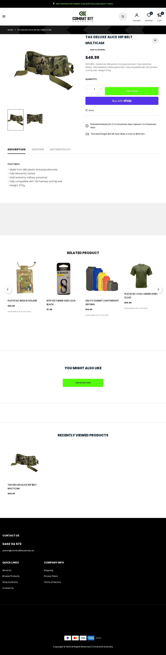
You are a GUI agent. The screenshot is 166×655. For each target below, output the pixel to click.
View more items (83, 383)
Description (16, 149)
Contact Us (8, 588)
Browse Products (10, 576)
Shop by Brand (10, 582)
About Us (6, 570)
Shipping (38, 149)
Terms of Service (52, 582)
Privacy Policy (51, 576)
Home (10, 29)
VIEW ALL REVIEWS (97, 50)
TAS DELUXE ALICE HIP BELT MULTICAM (22, 486)
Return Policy (60, 149)
